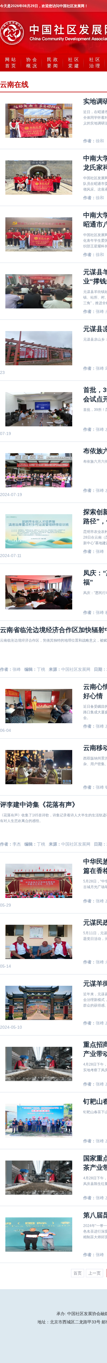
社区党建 (74, 62)
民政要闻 (53, 62)
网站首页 (11, 62)
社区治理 (95, 62)
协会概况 (32, 62)
